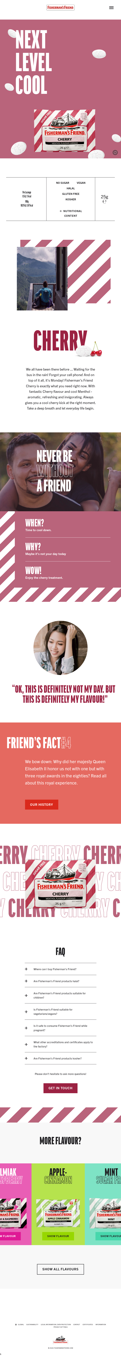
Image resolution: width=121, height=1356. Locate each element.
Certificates (88, 1324)
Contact (76, 1324)
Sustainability (32, 1324)
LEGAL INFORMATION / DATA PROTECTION (56, 1324)
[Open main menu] (111, 7)
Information (100, 1324)
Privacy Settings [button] (61, 1327)
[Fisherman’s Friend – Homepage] (60, 8)
